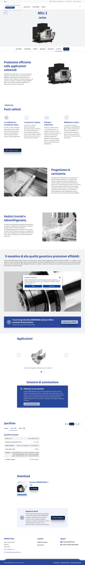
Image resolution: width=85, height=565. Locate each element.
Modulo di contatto (42, 542)
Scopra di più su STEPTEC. (69, 322)
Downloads (66, 49)
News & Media (36, 7)
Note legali (56, 562)
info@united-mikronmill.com (13, 552)
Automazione (51, 49)
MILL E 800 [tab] (13, 428)
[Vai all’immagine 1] (41, 371)
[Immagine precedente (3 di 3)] (19, 355)
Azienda (43, 7)
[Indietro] (5, 12)
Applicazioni (42, 49)
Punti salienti (19, 49)
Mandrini (35, 49)
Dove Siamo (40, 545)
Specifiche (58, 49)
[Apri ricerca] (80, 6)
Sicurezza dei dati (64, 562)
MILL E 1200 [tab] (22, 428)
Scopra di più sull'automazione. (32, 404)
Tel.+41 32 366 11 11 (9, 549)
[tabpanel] (42, 446)
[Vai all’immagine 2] (42, 371)
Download (35, 488)
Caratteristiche (27, 49)
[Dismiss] (19, 7)
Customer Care (27, 7)
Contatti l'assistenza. (58, 518)
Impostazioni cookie (75, 562)
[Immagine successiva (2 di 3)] (66, 355)
